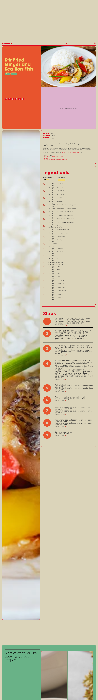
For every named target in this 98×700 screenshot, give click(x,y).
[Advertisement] (21, 632)
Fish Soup (46, 158)
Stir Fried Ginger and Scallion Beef (70, 152)
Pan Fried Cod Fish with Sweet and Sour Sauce (55, 159)
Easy (52, 133)
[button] (6, 99)
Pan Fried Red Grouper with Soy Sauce (53, 156)
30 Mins (53, 136)
